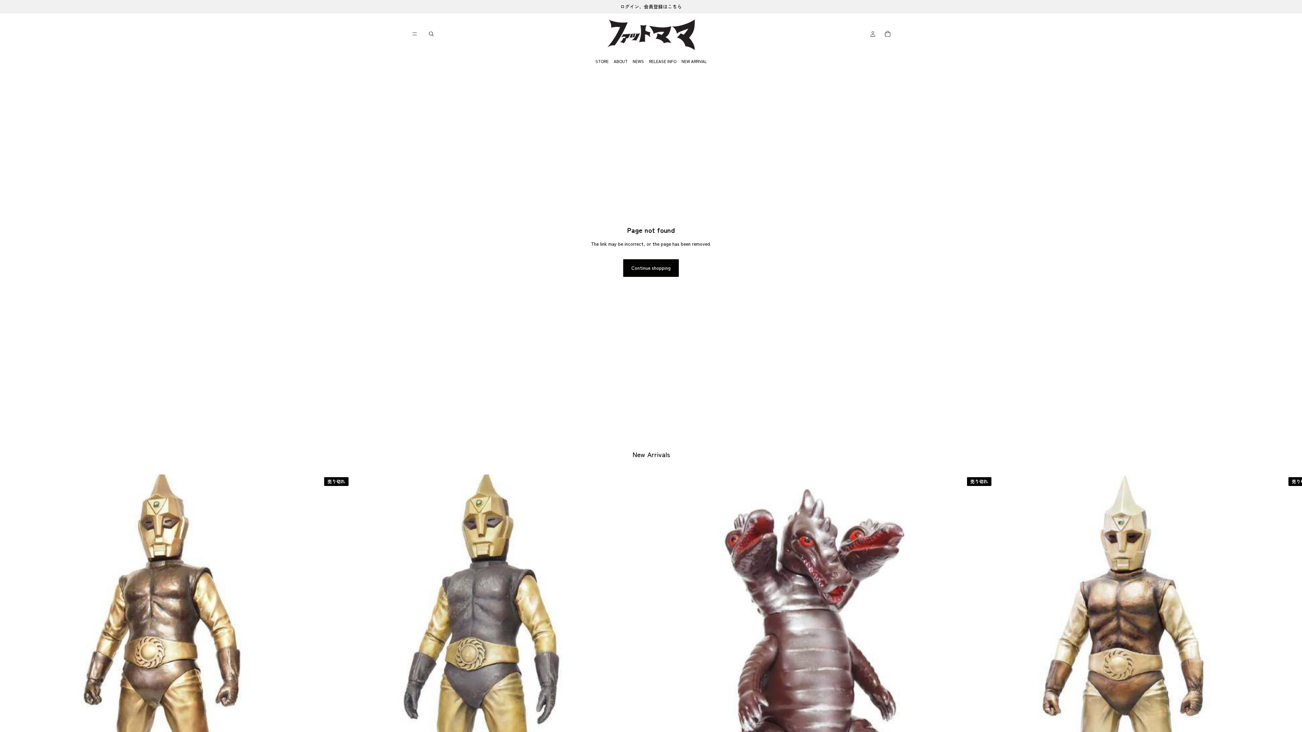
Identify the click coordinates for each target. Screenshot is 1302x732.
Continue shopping (651, 267)
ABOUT (621, 61)
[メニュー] (414, 34)
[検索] (431, 33)
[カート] (887, 33)
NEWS (638, 61)
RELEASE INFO (662, 61)
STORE (602, 61)
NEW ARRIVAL (694, 61)
